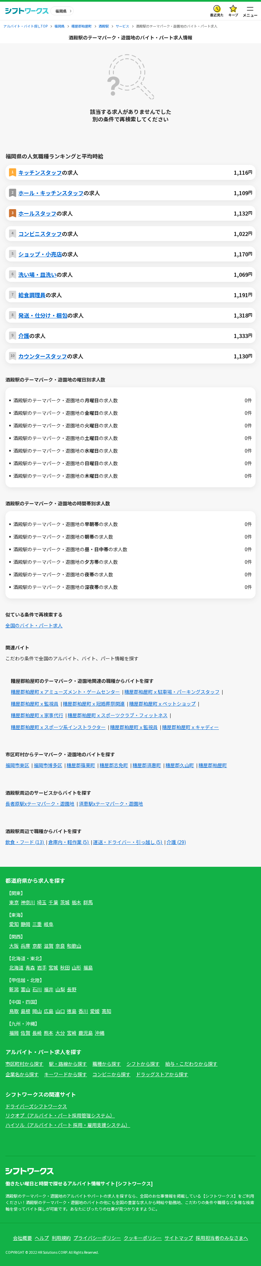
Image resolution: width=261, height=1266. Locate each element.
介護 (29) (176, 842)
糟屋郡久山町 (180, 765)
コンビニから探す (111, 1074)
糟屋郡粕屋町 (212, 765)
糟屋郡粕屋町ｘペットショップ (162, 703)
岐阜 (48, 924)
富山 (25, 989)
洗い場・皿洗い (37, 274)
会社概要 (22, 1237)
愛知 (14, 924)
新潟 (14, 989)
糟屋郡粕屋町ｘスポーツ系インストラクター (58, 727)
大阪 (14, 945)
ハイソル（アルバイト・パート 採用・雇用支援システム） (67, 1124)
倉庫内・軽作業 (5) (69, 842)
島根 (25, 1011)
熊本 (48, 1032)
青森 (30, 967)
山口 (60, 1011)
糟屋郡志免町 (114, 765)
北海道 (16, 967)
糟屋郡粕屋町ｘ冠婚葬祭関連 (94, 703)
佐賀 (25, 1032)
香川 (83, 1011)
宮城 (53, 967)
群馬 (88, 902)
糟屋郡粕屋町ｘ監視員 (34, 703)
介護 (23, 336)
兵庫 (25, 945)
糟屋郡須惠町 (147, 765)
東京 (14, 902)
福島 (88, 967)
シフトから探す (143, 1063)
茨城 (65, 902)
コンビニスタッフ (40, 234)
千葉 (53, 902)
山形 (76, 967)
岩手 (42, 967)
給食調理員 (32, 295)
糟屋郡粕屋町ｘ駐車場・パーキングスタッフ (172, 691)
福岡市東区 (17, 765)
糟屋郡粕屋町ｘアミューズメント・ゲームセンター (65, 691)
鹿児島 (86, 1032)
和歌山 (74, 945)
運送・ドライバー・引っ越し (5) (128, 842)
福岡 (14, 1032)
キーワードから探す (65, 1074)
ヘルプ (42, 1237)
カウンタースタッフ (42, 356)
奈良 (60, 945)
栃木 (76, 902)
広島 (48, 1011)
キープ (233, 14)
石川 (37, 989)
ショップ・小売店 (40, 254)
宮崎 (71, 1032)
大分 (60, 1032)
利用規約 (61, 1237)
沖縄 (99, 1032)
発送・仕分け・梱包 (42, 315)
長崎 (37, 1032)
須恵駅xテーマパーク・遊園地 (111, 803)
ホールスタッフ (37, 213)
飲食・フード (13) (25, 842)
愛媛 (95, 1011)
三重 (37, 924)
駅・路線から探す (68, 1063)
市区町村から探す (24, 1063)
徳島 (71, 1011)
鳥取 (14, 1011)
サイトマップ (178, 1237)
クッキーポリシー (143, 1237)
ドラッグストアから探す (162, 1074)
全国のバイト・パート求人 (34, 625)
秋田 (65, 967)
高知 (106, 1011)
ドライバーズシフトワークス (36, 1106)
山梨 (60, 989)
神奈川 (28, 902)
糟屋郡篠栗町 (81, 765)
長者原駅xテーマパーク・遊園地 (39, 803)
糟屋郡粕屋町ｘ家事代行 (37, 715)
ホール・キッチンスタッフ (51, 193)
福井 (48, 989)
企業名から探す (22, 1074)
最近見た (217, 14)
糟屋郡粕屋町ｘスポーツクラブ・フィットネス (118, 715)
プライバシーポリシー (97, 1237)
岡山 (37, 1011)
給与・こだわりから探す (191, 1063)
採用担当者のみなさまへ (222, 1237)
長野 (71, 989)
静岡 (25, 924)
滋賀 (48, 945)
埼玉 (42, 902)
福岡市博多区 (48, 765)
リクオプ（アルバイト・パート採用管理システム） (60, 1115)
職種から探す (106, 1063)
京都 (37, 945)
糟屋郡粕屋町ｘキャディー (190, 727)
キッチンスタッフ (40, 172)
